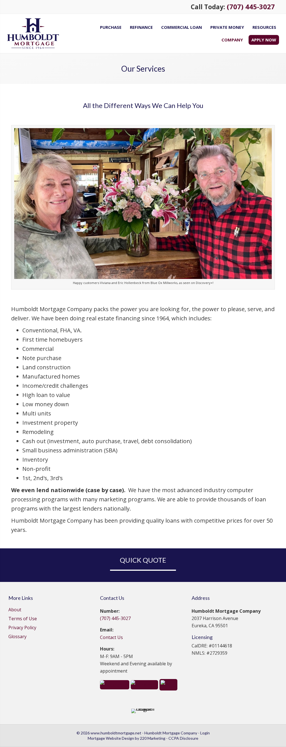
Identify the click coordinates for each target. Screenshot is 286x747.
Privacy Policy (22, 628)
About (14, 610)
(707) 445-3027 (251, 6)
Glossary (17, 637)
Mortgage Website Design (111, 738)
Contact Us (111, 637)
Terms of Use (22, 619)
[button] (114, 684)
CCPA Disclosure (183, 738)
